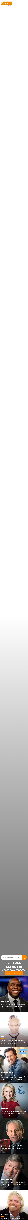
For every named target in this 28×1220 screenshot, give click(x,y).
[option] (14, 488)
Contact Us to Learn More (14, 973)
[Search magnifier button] (24, 957)
